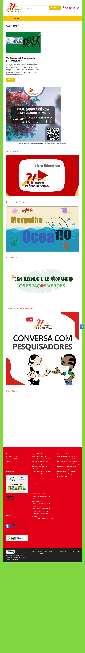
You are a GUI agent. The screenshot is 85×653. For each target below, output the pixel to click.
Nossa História (11, 456)
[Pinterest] (77, 8)
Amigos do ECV (11, 459)
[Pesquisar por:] (42, 8)
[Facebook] (63, 8)
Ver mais (10, 80)
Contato (9, 461)
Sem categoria (11, 55)
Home (8, 454)
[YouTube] (66, 8)
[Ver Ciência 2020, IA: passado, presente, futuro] (23, 43)
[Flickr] (70, 8)
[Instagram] (74, 8)
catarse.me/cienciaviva (39, 143)
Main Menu (14, 18)
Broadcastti (75, 551)
